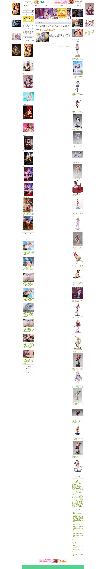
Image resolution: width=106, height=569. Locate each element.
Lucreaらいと (79, 487)
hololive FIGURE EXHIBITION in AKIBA (78, 547)
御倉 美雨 (78, 502)
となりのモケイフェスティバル (78, 529)
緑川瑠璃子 (74, 504)
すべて (74, 512)
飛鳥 (79, 506)
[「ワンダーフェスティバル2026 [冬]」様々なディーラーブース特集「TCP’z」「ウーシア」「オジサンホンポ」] (28, 277)
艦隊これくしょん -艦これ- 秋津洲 (77, 505)
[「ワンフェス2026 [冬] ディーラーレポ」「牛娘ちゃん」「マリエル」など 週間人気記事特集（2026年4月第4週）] (28, 323)
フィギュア (35, 5)
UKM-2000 (77, 488)
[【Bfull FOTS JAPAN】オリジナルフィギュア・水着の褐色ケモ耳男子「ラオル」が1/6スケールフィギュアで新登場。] (28, 292)
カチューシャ (78, 491)
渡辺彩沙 (76, 503)
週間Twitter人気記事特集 (26, 326)
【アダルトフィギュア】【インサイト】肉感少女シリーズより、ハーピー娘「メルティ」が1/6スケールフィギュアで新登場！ (28, 268)
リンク (58, 565)
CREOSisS (73, 485)
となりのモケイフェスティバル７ (78, 555)
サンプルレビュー (25, 357)
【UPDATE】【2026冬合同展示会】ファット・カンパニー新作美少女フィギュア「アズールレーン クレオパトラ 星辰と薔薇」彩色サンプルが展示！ (28, 345)
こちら (30, 25)
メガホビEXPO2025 (76, 515)
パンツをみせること (62, 46)
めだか (73, 489)
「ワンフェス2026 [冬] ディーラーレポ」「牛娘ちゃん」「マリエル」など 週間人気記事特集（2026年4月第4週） (28, 330)
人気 (70, 5)
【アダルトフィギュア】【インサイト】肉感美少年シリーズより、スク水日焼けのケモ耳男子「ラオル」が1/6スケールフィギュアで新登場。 (28, 252)
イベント (62, 5)
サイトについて (79, 5)
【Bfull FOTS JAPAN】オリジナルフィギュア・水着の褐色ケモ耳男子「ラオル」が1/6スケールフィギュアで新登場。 (28, 299)
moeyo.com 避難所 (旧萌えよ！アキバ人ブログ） (28, 31)
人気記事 (74, 543)
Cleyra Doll (78, 484)
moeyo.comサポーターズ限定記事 (78, 536)
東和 (81, 502)
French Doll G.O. (78, 485)
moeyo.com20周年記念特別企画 (78, 534)
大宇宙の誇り (68, 46)
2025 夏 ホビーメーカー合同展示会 (77, 483)
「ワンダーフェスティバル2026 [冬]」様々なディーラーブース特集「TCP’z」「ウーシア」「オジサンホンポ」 (28, 284)
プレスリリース (29, 357)
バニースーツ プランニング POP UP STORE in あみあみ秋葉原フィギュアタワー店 (78, 524)
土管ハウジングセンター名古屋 (77, 500)
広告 (47, 565)
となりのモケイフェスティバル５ (78, 549)
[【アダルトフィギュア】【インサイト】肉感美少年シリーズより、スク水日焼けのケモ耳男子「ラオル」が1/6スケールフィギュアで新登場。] (28, 245)
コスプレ (53, 5)
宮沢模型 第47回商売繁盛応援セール (78, 521)
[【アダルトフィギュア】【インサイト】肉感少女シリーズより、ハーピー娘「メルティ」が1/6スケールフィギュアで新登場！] (28, 261)
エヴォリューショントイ (77, 490)
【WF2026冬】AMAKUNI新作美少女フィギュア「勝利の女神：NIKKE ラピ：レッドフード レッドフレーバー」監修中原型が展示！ (28, 314)
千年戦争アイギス (77, 497)
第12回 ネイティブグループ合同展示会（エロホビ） (78, 527)
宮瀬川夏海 (75, 502)
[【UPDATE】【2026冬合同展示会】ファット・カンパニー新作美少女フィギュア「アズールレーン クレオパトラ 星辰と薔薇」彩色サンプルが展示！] (28, 338)
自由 (77, 504)
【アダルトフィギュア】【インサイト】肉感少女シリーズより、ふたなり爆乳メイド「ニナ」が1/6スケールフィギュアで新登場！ (28, 361)
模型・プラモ (44, 5)
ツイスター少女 (77, 493)
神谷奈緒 (81, 503)
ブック (74, 551)
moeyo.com (53, 567)
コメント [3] (68, 48)
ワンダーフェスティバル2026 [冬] (27, 280)
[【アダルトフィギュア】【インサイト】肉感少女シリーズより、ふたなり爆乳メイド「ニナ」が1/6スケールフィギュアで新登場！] (28, 354)
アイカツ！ (76, 489)
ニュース (74, 539)
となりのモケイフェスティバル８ (78, 531)
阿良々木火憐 (76, 505)
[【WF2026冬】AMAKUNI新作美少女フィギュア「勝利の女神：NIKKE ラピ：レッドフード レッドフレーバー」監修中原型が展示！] (28, 307)
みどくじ (81, 488)
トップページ (26, 5)
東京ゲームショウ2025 (77, 513)
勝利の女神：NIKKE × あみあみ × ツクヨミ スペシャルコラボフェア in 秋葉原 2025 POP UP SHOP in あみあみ (78, 518)
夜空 (72, 502)
